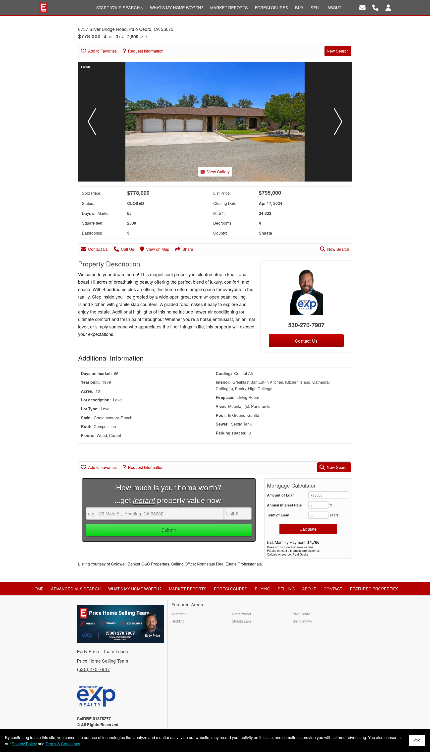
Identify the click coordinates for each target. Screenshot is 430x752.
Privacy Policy (24, 744)
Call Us (127, 249)
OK (417, 741)
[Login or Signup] (388, 7)
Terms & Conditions (63, 744)
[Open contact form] (362, 7)
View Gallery (218, 172)
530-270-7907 (306, 324)
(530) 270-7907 (93, 669)
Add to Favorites (102, 51)
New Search (338, 51)
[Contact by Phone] (375, 7)
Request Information (145, 51)
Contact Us (98, 249)
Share (187, 249)
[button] (92, 122)
